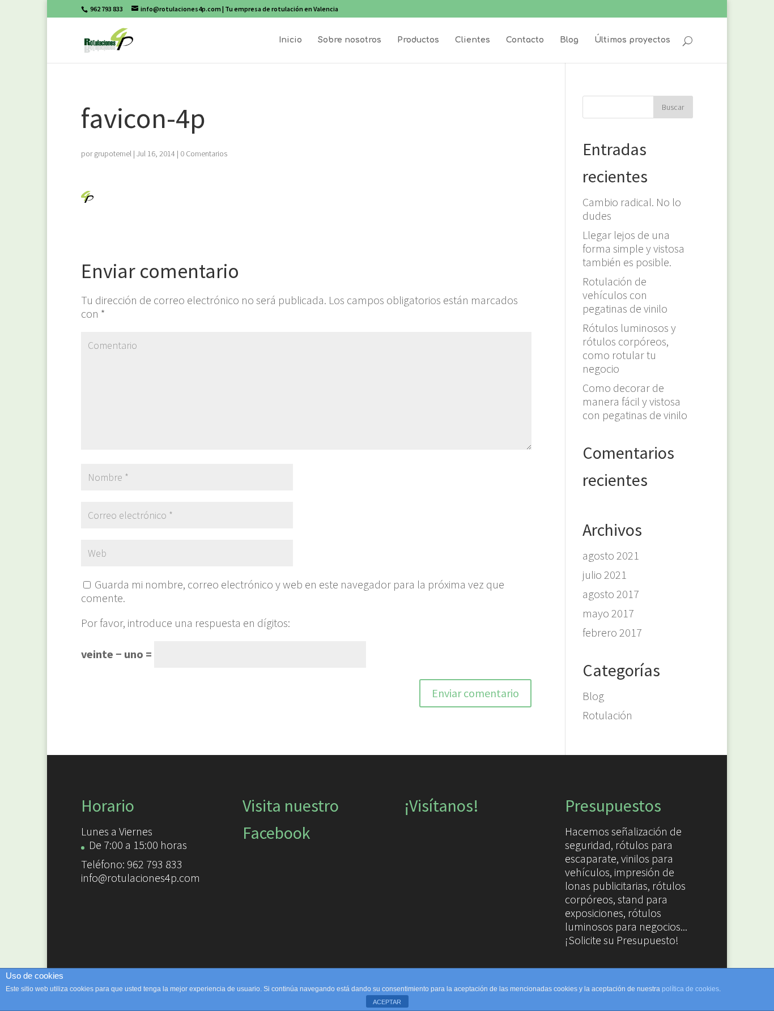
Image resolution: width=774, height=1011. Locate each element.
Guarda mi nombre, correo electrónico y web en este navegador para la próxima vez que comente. (292, 591)
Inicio (290, 40)
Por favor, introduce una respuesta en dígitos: (185, 623)
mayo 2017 (608, 613)
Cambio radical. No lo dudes (631, 209)
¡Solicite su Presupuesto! (622, 940)
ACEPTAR (387, 1002)
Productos (418, 40)
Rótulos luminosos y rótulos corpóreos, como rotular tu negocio (629, 348)
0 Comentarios (203, 153)
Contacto (525, 40)
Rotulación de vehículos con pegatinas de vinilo (624, 294)
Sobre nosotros (349, 40)
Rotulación (607, 715)
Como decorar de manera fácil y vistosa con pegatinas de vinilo (634, 401)
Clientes (472, 40)
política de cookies (690, 989)
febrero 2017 (612, 632)
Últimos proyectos (632, 40)
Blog (569, 40)
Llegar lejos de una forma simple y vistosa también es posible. (633, 248)
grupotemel (112, 153)
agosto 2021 (610, 555)
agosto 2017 (610, 594)
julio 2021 (604, 575)
